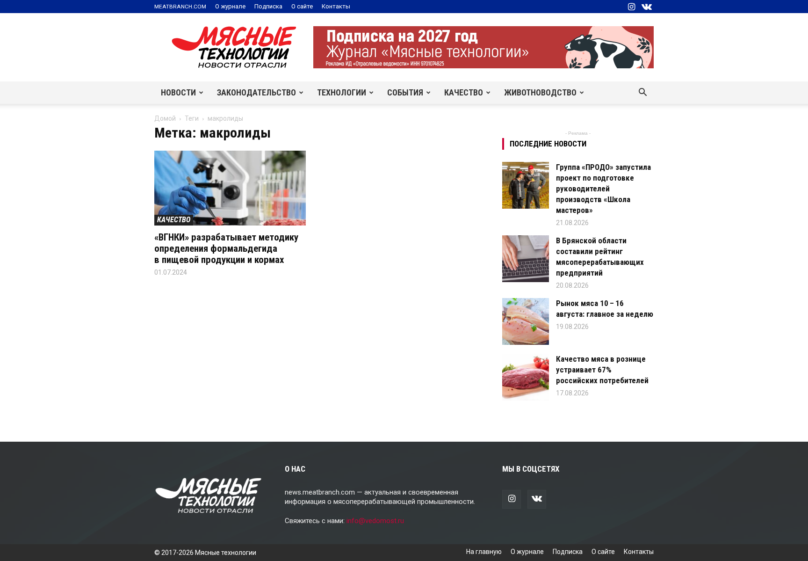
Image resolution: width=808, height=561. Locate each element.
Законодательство (256, 92)
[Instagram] (631, 6)
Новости (178, 92)
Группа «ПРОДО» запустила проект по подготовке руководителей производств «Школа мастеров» (603, 188)
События (405, 92)
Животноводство (540, 92)
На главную (484, 551)
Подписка (268, 6)
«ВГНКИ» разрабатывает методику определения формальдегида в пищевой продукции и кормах (226, 248)
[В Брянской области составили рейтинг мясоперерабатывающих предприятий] (525, 258)
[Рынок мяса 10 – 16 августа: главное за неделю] (525, 321)
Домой (165, 118)
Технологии (341, 92)
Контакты (336, 6)
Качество (463, 92)
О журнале (230, 6)
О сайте (302, 6)
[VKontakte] (647, 6)
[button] (642, 93)
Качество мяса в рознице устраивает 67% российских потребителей (602, 369)
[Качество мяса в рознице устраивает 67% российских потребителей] (525, 377)
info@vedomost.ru (375, 521)
